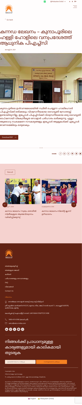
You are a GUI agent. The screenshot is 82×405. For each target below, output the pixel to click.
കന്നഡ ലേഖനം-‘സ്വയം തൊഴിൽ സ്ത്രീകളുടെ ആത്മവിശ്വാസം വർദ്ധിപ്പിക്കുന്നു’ (20, 214)
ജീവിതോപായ (9, 18)
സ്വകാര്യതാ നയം (10, 371)
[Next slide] (74, 205)
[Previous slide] (5, 205)
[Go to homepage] (9, 13)
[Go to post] (22, 203)
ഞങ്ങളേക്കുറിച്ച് (11, 266)
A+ (75, 2)
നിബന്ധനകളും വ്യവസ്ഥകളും (13, 374)
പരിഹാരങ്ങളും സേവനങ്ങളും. (17, 279)
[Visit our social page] (6, 331)
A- (69, 1)
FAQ (6, 283)
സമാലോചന (9, 33)
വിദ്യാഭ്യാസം (9, 23)
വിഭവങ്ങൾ (9, 287)
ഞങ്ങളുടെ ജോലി (12, 270)
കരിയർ (8, 274)
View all (10, 172)
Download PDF (7, 137)
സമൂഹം (7, 29)
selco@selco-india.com (17, 323)
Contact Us (9, 291)
